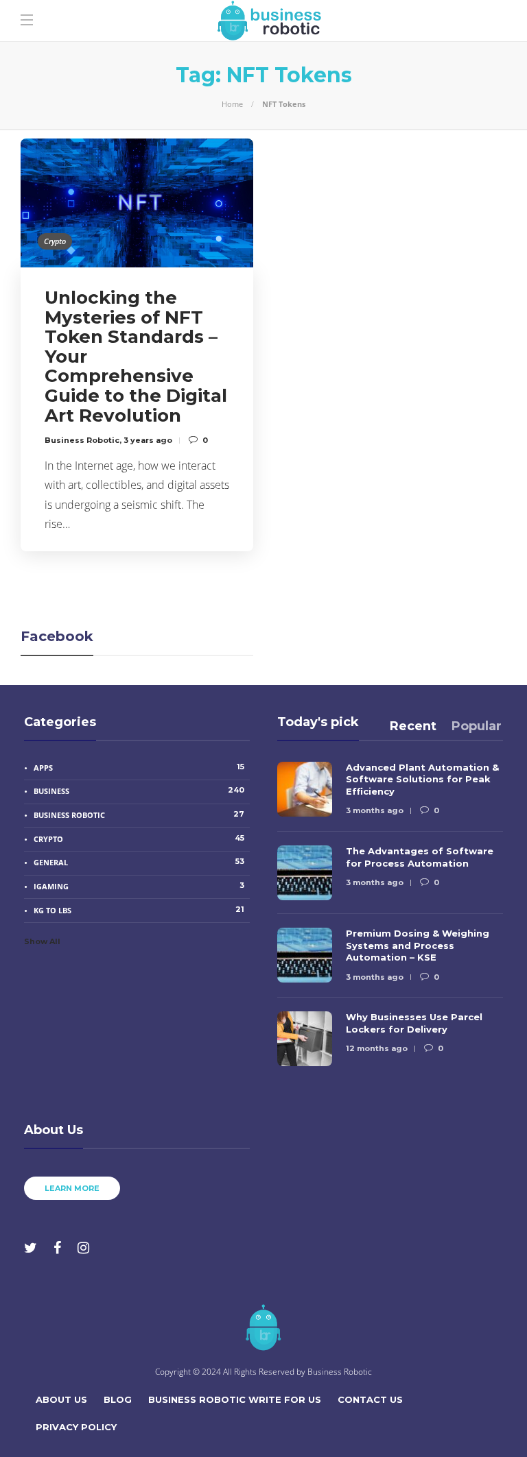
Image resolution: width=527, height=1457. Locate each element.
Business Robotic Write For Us (234, 1399)
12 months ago (377, 1048)
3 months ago (374, 810)
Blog (118, 1399)
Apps (139, 767)
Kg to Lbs (139, 909)
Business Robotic (82, 440)
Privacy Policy (76, 1426)
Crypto (55, 241)
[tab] (413, 726)
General (139, 861)
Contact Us (370, 1399)
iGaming (139, 885)
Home (232, 104)
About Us (61, 1399)
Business (139, 790)
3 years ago (148, 440)
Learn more (72, 1188)
